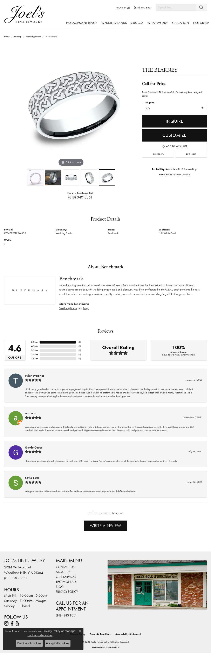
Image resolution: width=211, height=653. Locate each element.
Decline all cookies (29, 643)
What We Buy (157, 23)
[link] (143, 7)
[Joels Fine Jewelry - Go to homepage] (25, 14)
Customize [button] (174, 135)
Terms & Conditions (100, 634)
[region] (71, 105)
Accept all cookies (57, 643)
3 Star (34, 350)
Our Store (201, 23)
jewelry (17, 36)
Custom (137, 23)
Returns (191, 154)
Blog (60, 587)
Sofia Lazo (32, 478)
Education (180, 23)
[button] (123, 7)
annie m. (31, 413)
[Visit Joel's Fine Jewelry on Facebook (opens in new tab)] (12, 623)
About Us (63, 572)
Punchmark (112, 647)
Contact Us (65, 567)
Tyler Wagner (34, 376)
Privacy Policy (67, 591)
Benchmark (113, 233)
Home (6, 36)
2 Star (34, 354)
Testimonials (66, 582)
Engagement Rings (81, 23)
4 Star (34, 346)
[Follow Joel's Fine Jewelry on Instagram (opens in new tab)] (6, 623)
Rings (86, 308)
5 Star (34, 342)
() (79, 342)
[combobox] (176, 7)
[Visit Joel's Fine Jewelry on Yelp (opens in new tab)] (17, 623)
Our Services (66, 577)
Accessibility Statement (128, 634)
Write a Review (105, 525)
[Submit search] (201, 7)
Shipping (158, 154)
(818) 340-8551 (80, 197)
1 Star (34, 358)
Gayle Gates (34, 447)
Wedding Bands (114, 23)
